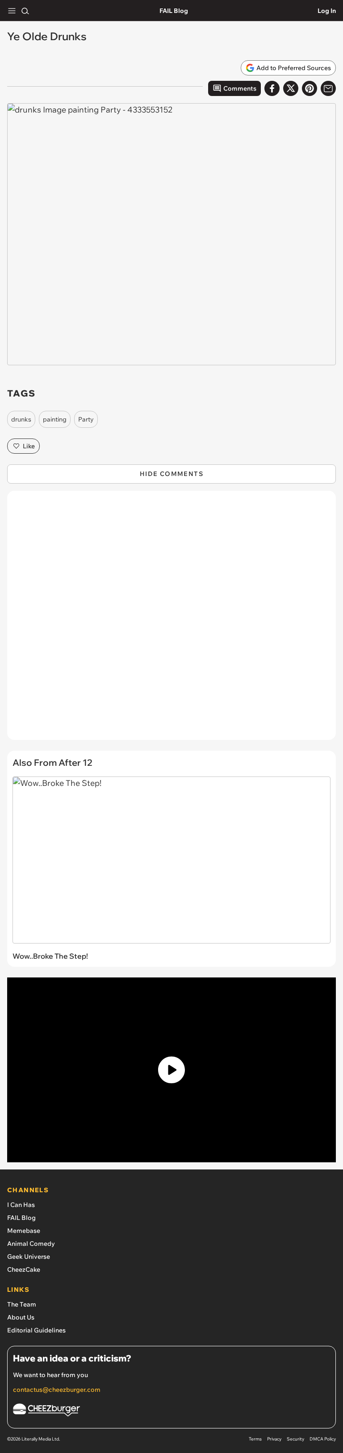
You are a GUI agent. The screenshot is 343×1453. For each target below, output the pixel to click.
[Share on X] (290, 88)
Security (295, 1439)
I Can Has (21, 1205)
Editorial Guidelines (36, 1330)
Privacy (274, 1439)
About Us (20, 1317)
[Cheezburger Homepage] (171, 1411)
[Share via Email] (328, 88)
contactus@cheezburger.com (56, 1390)
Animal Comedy (31, 1244)
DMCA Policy (323, 1439)
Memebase (23, 1231)
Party (86, 419)
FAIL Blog (173, 11)
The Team (21, 1304)
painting (55, 419)
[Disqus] (171, 619)
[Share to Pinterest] (309, 88)
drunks (21, 419)
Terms (255, 1439)
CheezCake (23, 1269)
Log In (327, 11)
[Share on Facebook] (272, 88)
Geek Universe (28, 1257)
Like (29, 446)
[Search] (25, 10)
